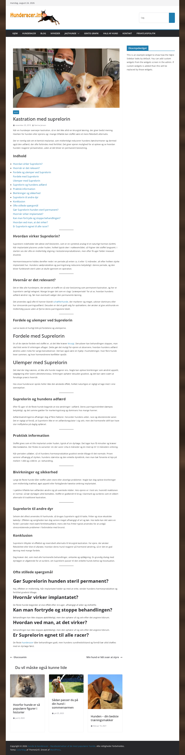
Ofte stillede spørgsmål (25, 205)
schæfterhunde (60, 301)
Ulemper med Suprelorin (26, 180)
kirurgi (71, 343)
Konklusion (19, 201)
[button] (77, 33)
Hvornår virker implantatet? (28, 214)
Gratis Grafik (91, 33)
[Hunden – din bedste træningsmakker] (105, 676)
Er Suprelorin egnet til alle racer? (31, 226)
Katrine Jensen (40, 125)
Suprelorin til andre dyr (25, 197)
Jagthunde (70, 33)
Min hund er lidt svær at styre (102, 657)
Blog (43, 33)
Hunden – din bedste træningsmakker (105, 718)
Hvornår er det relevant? (26, 168)
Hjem (15, 33)
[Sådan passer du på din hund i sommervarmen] (66, 676)
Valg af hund (110, 33)
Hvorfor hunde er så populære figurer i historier (26, 708)
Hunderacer (29, 33)
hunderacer (27, 642)
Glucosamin (20, 657)
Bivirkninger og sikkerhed (26, 193)
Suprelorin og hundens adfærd (30, 184)
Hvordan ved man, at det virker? (30, 222)
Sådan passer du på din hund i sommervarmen (65, 703)
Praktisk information (24, 189)
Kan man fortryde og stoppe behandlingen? (36, 218)
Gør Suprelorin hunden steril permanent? (35, 209)
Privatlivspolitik (146, 33)
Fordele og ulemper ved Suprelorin (32, 172)
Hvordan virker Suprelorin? (27, 163)
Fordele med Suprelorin (26, 176)
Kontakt (127, 33)
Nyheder (55, 33)
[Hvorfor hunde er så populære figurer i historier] (27, 676)
